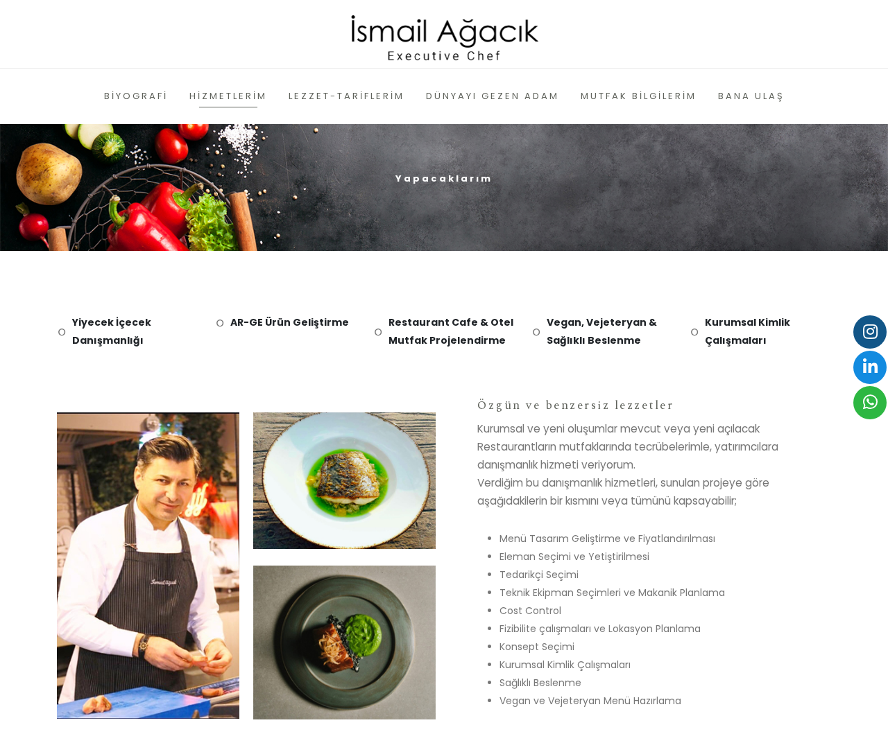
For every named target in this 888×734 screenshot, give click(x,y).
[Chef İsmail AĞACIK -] (444, 34)
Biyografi (136, 96)
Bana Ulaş (751, 96)
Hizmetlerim (228, 96)
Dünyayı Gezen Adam (492, 96)
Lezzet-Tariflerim (346, 96)
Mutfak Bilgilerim (639, 96)
